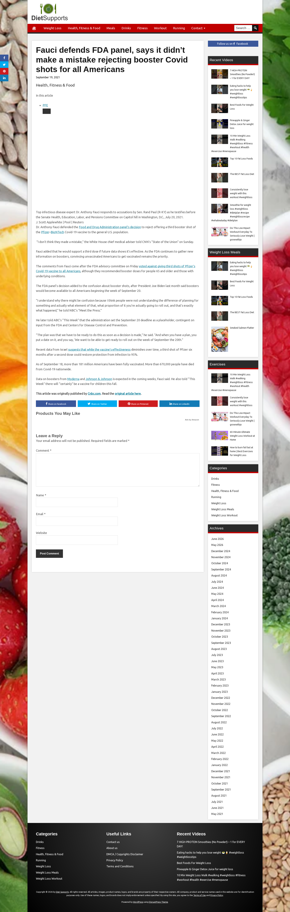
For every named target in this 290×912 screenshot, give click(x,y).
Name (41, 495)
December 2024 (220, 551)
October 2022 (219, 710)
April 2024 (217, 600)
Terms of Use (199, 895)
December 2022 (220, 697)
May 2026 (217, 544)
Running (179, 28)
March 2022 (218, 752)
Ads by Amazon (192, 420)
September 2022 (221, 716)
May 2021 (217, 813)
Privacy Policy (114, 860)
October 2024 (219, 563)
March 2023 (218, 679)
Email (40, 514)
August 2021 (219, 795)
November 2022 (220, 703)
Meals (111, 28)
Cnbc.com (94, 393)
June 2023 (217, 661)
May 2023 (217, 667)
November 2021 (220, 777)
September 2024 (221, 569)
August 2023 (219, 648)
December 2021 (220, 771)
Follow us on (232, 43)
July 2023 (217, 654)
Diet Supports (62, 892)
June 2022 (217, 734)
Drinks (126, 28)
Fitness (142, 28)
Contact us (113, 841)
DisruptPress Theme (158, 902)
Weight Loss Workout (224, 515)
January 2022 (219, 764)
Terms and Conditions (120, 866)
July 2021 (217, 801)
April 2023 (217, 673)
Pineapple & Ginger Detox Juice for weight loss (205, 869)
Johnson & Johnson (99, 379)
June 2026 (217, 538)
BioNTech (57, 232)
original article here (128, 393)
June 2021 (217, 807)
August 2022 (219, 722)
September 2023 (221, 642)
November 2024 (220, 557)
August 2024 (219, 575)
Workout (160, 28)
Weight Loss (52, 28)
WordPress (138, 902)
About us (111, 847)
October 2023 (219, 636)
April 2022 (217, 746)
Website (41, 532)
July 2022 (217, 728)
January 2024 (219, 618)
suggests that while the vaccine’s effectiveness (99, 349)
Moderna (73, 379)
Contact (197, 28)
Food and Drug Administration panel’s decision (110, 227)
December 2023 (220, 624)
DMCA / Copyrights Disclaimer (124, 854)
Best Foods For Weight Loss (194, 862)
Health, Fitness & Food (84, 28)
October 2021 (219, 783)
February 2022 (220, 758)
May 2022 (217, 740)
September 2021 (221, 789)
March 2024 (218, 606)
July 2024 (217, 581)
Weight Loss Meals (222, 509)
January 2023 (219, 691)
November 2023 (220, 630)
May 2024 (217, 593)
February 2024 (220, 612)
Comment (43, 450)
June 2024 (217, 587)
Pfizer (45, 232)
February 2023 (220, 685)
